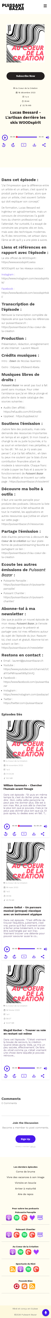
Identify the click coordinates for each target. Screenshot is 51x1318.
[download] (34, 145)
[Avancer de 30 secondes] (13, 145)
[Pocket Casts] (24, 1219)
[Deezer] (32, 1219)
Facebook (7, 288)
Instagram (7, 274)
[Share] (44, 145)
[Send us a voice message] (46, 1312)
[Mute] (47, 137)
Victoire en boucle (25, 1182)
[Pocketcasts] (32, 1236)
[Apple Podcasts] (9, 1219)
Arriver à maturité (25, 1188)
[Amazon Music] (40, 1219)
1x (23, 145)
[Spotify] (16, 1219)
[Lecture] (4, 137)
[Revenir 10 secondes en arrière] (3, 145)
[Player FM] (16, 1288)
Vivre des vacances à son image (25, 1177)
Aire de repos (25, 1194)
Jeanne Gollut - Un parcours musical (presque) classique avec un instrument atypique (23, 911)
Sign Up (25, 1139)
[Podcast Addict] (24, 1288)
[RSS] (13, 1271)
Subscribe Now (25, 75)
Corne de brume (25, 1171)
